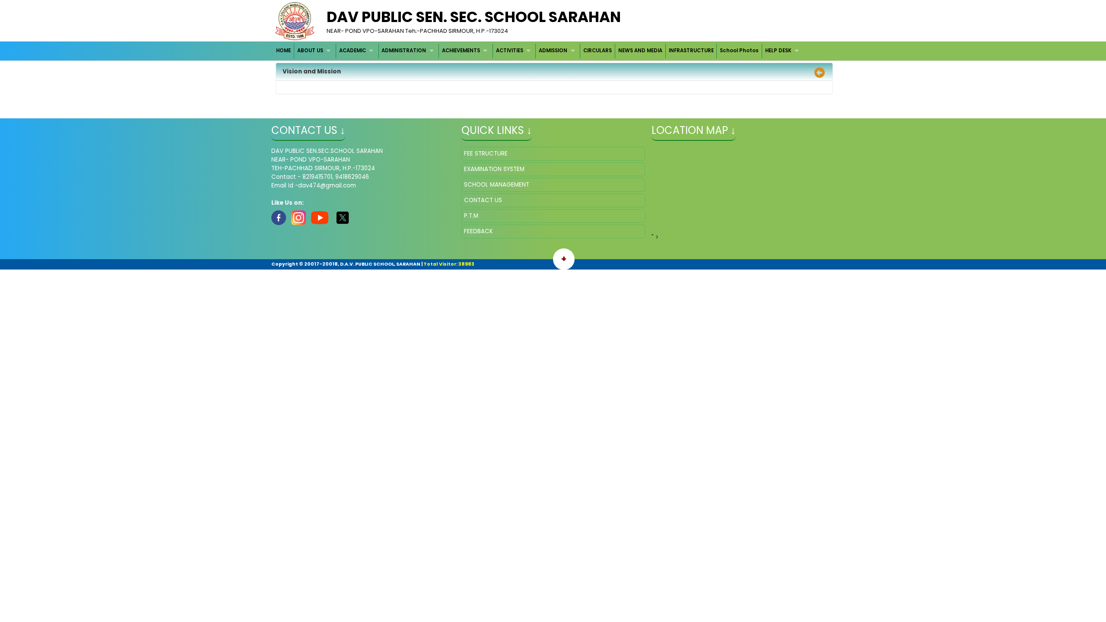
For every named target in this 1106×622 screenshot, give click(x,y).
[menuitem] (284, 51)
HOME (283, 50)
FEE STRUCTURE (486, 153)
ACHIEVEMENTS (461, 50)
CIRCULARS (597, 50)
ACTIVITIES (509, 50)
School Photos (739, 50)
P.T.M (471, 216)
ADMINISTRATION (403, 50)
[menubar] (538, 51)
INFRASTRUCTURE (691, 50)
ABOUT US (310, 50)
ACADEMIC (352, 50)
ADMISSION (553, 50)
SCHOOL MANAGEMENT (496, 185)
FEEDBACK (478, 231)
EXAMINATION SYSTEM (494, 169)
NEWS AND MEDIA (640, 50)
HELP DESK (778, 50)
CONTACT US (483, 200)
